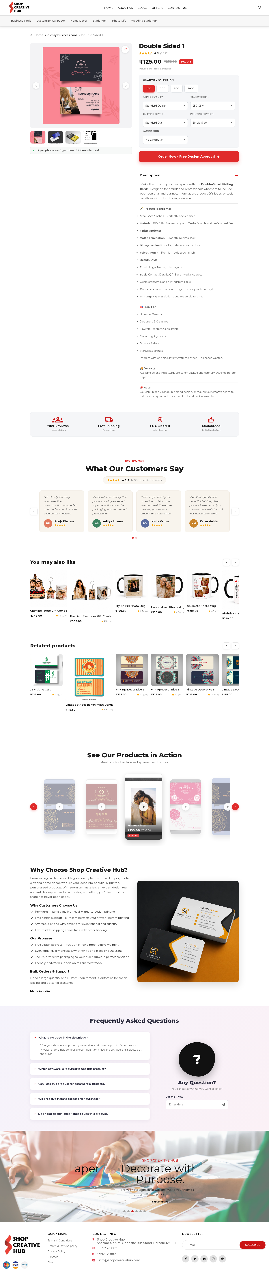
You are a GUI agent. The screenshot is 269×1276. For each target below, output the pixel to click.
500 (176, 88)
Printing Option (202, 114)
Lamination (151, 131)
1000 (191, 88)
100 (148, 88)
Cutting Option (154, 114)
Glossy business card (62, 35)
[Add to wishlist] (125, 49)
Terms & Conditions (60, 1240)
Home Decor (78, 20)
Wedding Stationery (144, 20)
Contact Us (177, 8)
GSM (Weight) (199, 97)
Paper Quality (153, 97)
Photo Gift (119, 20)
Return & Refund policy (62, 1246)
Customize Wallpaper (51, 20)
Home (108, 8)
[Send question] (223, 1105)
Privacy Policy (56, 1251)
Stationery (100, 20)
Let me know (174, 1096)
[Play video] (50, 807)
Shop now (134, 1201)
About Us (125, 8)
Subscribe (252, 1245)
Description (150, 175)
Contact (53, 1257)
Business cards (21, 20)
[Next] (126, 85)
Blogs (142, 8)
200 (162, 88)
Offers (157, 8)
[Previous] (36, 85)
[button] (124, 1211)
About (51, 1262)
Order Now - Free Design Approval (186, 156)
